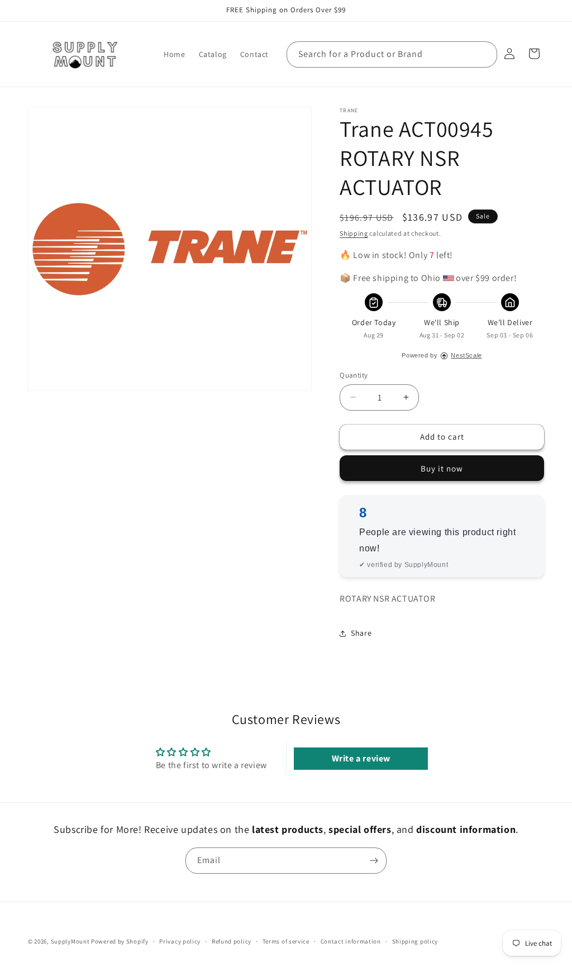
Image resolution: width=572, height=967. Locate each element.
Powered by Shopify (120, 941)
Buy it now (442, 468)
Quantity (354, 375)
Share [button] (361, 633)
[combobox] (392, 54)
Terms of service (286, 941)
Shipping (354, 233)
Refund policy (231, 941)
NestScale (466, 355)
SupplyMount (70, 941)
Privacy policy (180, 941)
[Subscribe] (373, 860)
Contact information (351, 941)
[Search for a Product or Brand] (484, 54)
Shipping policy (415, 941)
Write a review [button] (361, 758)
